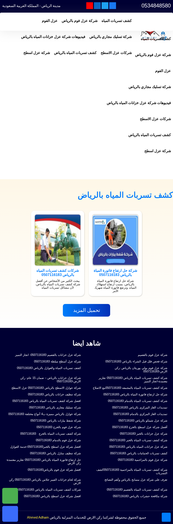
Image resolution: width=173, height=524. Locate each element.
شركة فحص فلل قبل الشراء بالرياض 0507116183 (136, 361)
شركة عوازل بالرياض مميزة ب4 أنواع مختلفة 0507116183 (44, 414)
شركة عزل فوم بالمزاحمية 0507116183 (142, 459)
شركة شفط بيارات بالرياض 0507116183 (55, 420)
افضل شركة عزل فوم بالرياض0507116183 (54, 469)
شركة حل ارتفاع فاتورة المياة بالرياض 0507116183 (135, 394)
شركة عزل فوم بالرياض (80, 21)
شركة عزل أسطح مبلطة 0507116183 (57, 361)
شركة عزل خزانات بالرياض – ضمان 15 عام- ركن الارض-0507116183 (50, 379)
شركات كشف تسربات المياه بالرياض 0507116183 (49, 489)
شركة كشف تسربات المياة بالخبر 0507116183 (138, 440)
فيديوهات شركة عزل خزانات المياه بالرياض (53, 37)
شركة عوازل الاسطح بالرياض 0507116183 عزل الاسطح (46, 388)
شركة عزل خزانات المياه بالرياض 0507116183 (138, 446)
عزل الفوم (50, 21)
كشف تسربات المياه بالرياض (75, 53)
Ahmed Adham (38, 517)
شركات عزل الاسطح (116, 53)
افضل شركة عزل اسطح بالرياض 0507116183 (52, 496)
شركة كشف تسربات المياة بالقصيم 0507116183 (137, 489)
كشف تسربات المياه (117, 21)
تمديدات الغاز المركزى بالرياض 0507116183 (139, 407)
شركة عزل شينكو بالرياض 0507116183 (142, 420)
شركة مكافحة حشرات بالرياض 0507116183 (140, 496)
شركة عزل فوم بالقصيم (152, 355)
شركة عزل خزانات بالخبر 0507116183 (143, 433)
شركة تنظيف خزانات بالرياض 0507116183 (54, 394)
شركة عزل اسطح (36, 53)
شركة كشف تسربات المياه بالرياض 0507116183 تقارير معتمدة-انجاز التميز (133, 379)
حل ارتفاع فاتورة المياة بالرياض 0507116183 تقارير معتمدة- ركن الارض (43, 461)
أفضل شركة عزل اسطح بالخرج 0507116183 (139, 427)
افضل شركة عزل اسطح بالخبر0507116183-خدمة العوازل (45, 446)
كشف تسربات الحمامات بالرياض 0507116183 (138, 453)
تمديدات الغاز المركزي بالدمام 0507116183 (140, 414)
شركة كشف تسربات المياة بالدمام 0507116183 (137, 401)
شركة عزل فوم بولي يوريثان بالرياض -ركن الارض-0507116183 (141, 369)
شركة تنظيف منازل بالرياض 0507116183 (55, 453)
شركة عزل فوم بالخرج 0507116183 (58, 427)
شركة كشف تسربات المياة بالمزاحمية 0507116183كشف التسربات (131, 471)
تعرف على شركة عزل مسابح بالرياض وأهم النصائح (136, 479)
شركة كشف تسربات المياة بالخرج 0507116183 (50, 433)
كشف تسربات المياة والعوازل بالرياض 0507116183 (49, 368)
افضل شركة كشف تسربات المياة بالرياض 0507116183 (46, 401)
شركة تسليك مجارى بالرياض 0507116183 (55, 407)
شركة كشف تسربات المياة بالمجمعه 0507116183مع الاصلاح (130, 388)
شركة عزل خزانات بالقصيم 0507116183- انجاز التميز (48, 355)
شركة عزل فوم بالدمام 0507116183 (58, 440)
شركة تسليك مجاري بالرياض (110, 37)
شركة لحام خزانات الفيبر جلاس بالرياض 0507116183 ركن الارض (45, 481)
